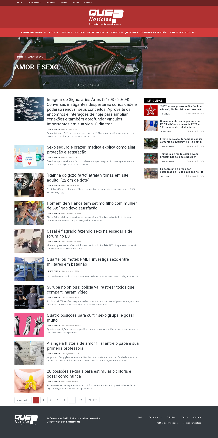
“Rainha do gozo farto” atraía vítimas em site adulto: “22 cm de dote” (87, 178)
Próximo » (92, 400)
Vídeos (76, 2)
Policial (54, 32)
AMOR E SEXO (54, 129)
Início (19, 2)
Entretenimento (97, 32)
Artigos (64, 2)
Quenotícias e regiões (154, 32)
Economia (117, 32)
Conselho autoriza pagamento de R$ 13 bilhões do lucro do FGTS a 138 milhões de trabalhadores (180, 124)
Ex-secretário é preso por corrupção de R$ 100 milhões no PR (181, 170)
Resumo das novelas (33, 32)
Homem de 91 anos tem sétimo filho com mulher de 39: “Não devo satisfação (92, 206)
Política (79, 32)
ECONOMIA (166, 132)
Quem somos (34, 2)
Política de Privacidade (167, 422)
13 (80, 400)
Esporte (67, 32)
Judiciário (132, 32)
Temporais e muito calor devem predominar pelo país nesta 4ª (179, 155)
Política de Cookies (192, 422)
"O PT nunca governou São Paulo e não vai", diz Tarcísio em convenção (181, 108)
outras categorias (182, 32)
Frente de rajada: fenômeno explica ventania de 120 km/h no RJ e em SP (181, 140)
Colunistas (50, 2)
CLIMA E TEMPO (168, 146)
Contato (88, 2)
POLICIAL (165, 176)
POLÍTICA (165, 114)
